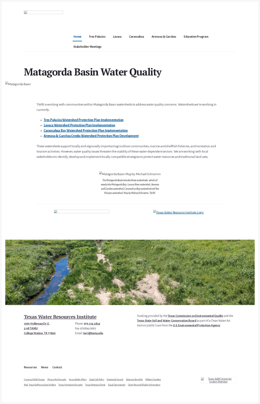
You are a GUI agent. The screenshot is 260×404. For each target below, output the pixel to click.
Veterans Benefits (134, 379)
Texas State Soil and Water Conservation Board (166, 320)
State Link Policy (96, 379)
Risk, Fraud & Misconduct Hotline (40, 384)
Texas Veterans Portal (95, 384)
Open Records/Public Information (144, 384)
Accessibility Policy (78, 379)
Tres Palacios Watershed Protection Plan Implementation (83, 120)
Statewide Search (115, 379)
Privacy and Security (56, 379)
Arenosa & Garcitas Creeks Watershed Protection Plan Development (91, 136)
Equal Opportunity (116, 384)
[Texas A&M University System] (218, 380)
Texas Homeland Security (70, 384)
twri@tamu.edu (93, 333)
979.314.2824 (92, 323)
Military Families (153, 379)
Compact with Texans (34, 379)
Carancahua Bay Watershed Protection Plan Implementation (86, 130)
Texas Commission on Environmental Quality (195, 316)
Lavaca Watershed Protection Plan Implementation (79, 125)
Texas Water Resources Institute (60, 316)
